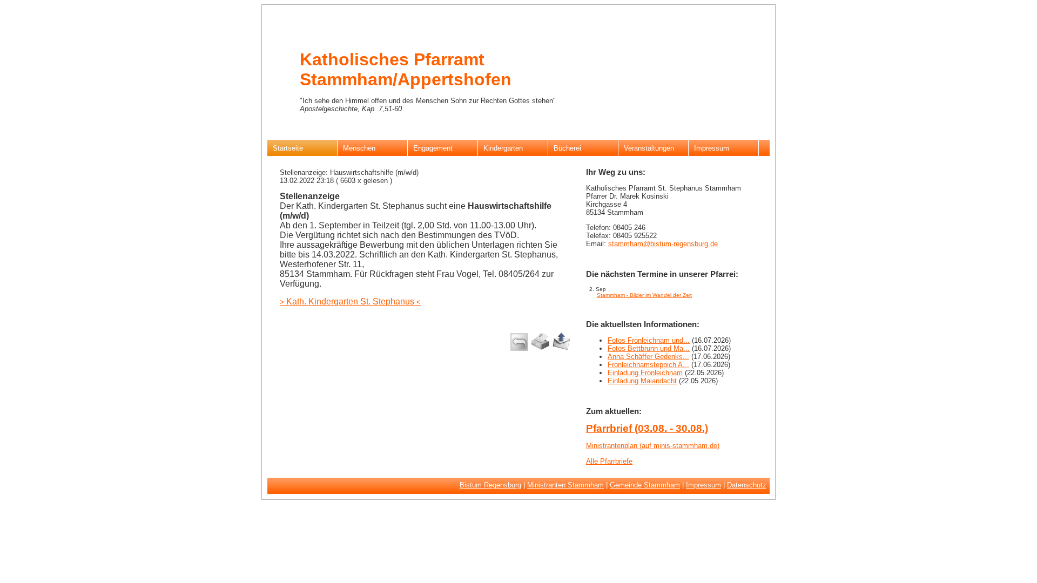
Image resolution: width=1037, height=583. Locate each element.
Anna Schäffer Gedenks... (648, 356)
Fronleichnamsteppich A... (648, 365)
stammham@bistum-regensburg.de (663, 244)
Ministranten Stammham (565, 485)
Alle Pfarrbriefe (609, 461)
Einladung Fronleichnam (645, 373)
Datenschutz (746, 485)
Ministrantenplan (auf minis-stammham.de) (652, 446)
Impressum (703, 485)
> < (350, 302)
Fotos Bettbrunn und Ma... (649, 348)
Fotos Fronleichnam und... (649, 340)
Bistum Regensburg (490, 485)
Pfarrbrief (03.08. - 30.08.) (647, 428)
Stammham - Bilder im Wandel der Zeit (644, 295)
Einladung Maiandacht (642, 381)
